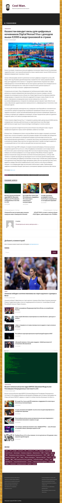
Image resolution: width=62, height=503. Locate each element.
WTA (36, 450)
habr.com (12, 170)
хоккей (34, 464)
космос (30, 461)
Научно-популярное (30, 457)
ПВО (12, 459)
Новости (49, 457)
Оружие (7, 459)
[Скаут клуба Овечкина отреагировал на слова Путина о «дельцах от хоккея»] (9, 322)
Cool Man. (19, 6)
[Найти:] (31, 252)
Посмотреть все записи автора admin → (27, 224)
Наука (21, 457)
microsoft (20, 450)
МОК (52, 455)
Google (15, 450)
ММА (48, 455)
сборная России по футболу (40, 461)
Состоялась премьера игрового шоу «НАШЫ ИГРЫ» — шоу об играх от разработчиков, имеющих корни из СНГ (35, 427)
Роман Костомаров (38, 459)
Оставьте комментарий (10, 39)
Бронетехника (36, 453)
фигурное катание (21, 464)
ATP (10, 450)
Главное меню (11, 23)
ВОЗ (42, 453)
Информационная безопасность (34, 455)
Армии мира (48, 450)
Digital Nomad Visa (22, 175)
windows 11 (31, 450)
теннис (7, 464)
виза (29, 175)
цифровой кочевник (43, 175)
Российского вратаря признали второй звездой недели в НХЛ (33, 333)
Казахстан (34, 175)
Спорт (6, 291)
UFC (25, 450)
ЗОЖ (6, 455)
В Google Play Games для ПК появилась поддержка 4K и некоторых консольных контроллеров (31, 199)
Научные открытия (41, 457)
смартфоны (51, 461)
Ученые (46, 459)
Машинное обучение (10, 457)
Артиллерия (17, 453)
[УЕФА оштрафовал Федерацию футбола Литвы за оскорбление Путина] (9, 313)
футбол (29, 464)
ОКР (54, 457)
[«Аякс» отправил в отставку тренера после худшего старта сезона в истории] (9, 330)
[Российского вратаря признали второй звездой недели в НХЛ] (9, 339)
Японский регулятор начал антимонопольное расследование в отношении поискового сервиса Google (34, 418)
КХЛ (45, 455)
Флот (51, 459)
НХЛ (18, 457)
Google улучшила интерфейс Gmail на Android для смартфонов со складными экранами (49, 198)
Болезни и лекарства (26, 453)
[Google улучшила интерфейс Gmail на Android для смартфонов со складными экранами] (49, 193)
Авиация (41, 450)
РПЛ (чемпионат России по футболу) (23, 459)
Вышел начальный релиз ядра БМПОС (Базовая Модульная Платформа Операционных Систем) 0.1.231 (12, 199)
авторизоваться (33, 244)
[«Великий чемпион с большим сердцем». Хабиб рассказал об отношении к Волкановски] (9, 347)
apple (6, 450)
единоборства (8, 461)
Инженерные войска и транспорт (17, 455)
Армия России (8, 453)
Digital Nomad (12, 175)
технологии (13, 464)
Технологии (8, 28)
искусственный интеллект (20, 461)
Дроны (52, 453)
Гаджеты (47, 453)
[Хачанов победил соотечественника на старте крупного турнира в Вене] (31, 290)
